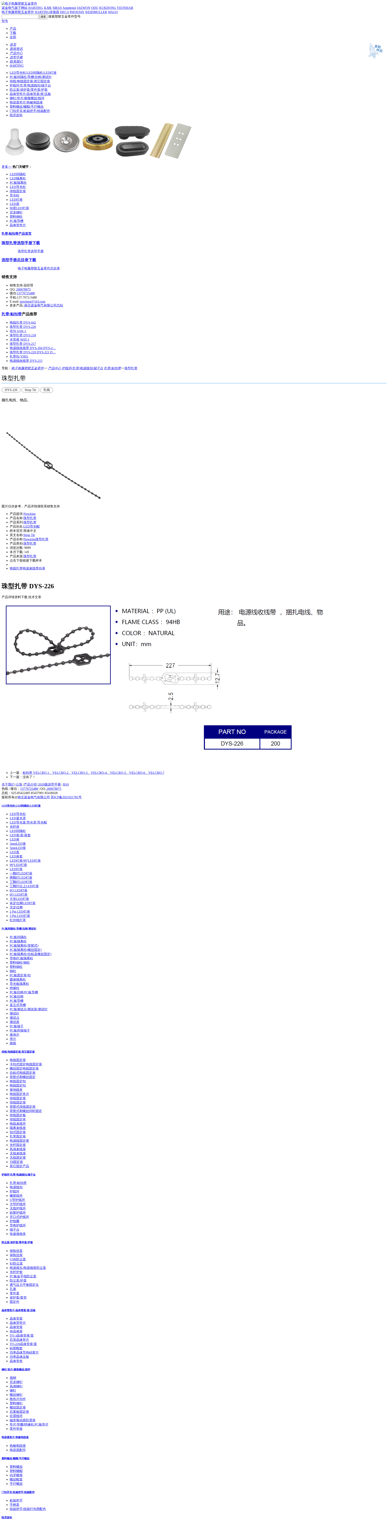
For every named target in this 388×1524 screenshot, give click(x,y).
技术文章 (34, 597)
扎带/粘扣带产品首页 (17, 233)
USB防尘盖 (18, 1259)
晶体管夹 (16, 1361)
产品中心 (54, 368)
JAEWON (83, 8)
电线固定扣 (18, 1081)
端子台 (14, 1229)
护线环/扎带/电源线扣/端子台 (30, 85)
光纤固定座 (18, 1145)
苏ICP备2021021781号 (66, 797)
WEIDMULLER (96, 12)
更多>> (7, 166)
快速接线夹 (18, 1234)
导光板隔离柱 (19, 983)
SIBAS (57, 8)
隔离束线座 (18, 1128)
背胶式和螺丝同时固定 (26, 1111)
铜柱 (13, 971)
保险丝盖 (16, 1251)
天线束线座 (18, 1153)
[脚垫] (99, 160)
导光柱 (14, 195)
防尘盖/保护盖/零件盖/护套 (29, 89)
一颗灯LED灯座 (21, 873)
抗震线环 (16, 1416)
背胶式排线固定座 (23, 1106)
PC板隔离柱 (18, 182)
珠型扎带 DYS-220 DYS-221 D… (33, 352)
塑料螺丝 (16, 1466)
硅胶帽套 (16, 1348)
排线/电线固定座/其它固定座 (30, 81)
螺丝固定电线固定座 (24, 1068)
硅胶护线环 (18, 1212)
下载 (13, 33)
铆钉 (13, 1390)
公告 (19, 784)
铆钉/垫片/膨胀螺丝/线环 (27, 98)
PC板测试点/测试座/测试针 (29, 1009)
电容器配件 (18, 1450)
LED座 (14, 204)
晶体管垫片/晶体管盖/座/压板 (30, 94)
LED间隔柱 (18, 174)
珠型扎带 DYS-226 (23, 326)
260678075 (23, 289)
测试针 (14, 1013)
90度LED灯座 (19, 208)
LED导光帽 (31, 526)
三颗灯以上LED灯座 (24, 886)
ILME (48, 8)
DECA (64, 12)
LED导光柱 (18, 187)
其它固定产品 (19, 1166)
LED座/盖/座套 (20, 835)
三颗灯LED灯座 (21, 882)
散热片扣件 (18, 1399)
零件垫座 (16, 1428)
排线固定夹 (18, 1119)
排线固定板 (18, 1115)
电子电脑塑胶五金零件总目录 (39, 268)
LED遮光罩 (18, 818)
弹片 (13, 1039)
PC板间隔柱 (18, 937)
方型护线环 (18, 1204)
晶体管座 (16, 1327)
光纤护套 (16, 1272)
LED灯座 (16, 199)
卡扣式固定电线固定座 (26, 1064)
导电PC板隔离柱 (21, 958)
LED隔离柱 (18, 178)
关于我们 (8, 784)
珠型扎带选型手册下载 (21, 243)
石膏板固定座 (19, 1411)
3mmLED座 (18, 843)
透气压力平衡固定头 (24, 1284)
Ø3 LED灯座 (18, 890)
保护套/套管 (18, 1297)
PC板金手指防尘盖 (23, 1276)
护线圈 (14, 1221)
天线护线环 (18, 1208)
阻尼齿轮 (16, 115)
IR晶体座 (16, 1331)
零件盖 (14, 1293)
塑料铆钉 (16, 1403)
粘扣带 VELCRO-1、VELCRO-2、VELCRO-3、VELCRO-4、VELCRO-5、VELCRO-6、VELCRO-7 (93, 772)
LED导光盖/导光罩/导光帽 (28, 822)
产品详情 (8, 597)
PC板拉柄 (16, 996)
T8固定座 (16, 1162)
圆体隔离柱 (18, 979)
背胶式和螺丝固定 (23, 1077)
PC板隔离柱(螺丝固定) (26, 950)
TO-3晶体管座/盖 (22, 1335)
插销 (13, 1377)
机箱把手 (16, 1500)
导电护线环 (18, 1225)
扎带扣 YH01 (19, 356)
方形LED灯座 (19, 899)
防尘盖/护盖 (18, 1280)
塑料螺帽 (16, 1471)
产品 (13, 28)
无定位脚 (16, 907)
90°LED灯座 (18, 865)
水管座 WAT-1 (19, 339)
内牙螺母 (16, 1475)
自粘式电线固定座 (23, 1072)
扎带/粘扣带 (12, 314)
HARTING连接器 (47, 12)
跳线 (13, 1043)
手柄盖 (14, 1504)
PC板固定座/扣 (20, 975)
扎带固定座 (18, 1136)
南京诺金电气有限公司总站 (43, 305)
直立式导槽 (18, 1005)
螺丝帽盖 (16, 1479)
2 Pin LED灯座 (20, 911)
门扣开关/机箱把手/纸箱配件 (30, 111)
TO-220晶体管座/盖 (23, 1344)
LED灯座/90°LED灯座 (25, 860)
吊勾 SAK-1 (18, 331)
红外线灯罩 (18, 920)
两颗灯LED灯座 (21, 877)
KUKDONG (107, 8)
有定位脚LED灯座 (23, 903)
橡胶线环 (16, 1195)
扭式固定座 (18, 1132)
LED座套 (16, 856)
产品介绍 (30, 784)
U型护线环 (17, 1200)
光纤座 (14, 826)
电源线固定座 (19, 1140)
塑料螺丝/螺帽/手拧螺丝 (27, 106)
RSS (66, 784)
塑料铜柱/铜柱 (20, 962)
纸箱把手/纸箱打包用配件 (28, 1509)
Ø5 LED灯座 (18, 894)
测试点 (14, 1017)
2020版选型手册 (49, 784)
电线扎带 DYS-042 (23, 322)
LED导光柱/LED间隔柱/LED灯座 (33, 72)
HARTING (35, 8)
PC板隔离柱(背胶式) (24, 945)
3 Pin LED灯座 (20, 916)
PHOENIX (77, 12)
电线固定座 (18, 1060)
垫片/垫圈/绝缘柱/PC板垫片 (29, 1424)
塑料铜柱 (16, 216)
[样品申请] (374, 59)
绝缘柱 (14, 988)
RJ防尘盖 (16, 1263)
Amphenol (69, 8)
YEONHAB (125, 8)
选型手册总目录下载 (19, 260)
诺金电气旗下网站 (14, 8)
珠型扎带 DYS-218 (23, 335)
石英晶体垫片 (19, 1339)
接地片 (14, 1034)
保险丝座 (16, 1255)
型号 (5, 21)
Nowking (29, 513)
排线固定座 (18, 191)
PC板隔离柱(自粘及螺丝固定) (30, 954)
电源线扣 (16, 1187)
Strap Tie (29, 535)
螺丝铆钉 (16, 1394)
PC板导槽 (16, 221)
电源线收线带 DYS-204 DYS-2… (33, 348)
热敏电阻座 (18, 1445)
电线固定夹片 (19, 1094)
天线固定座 (18, 1157)
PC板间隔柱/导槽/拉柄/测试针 (31, 77)
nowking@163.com (32, 301)
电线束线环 (18, 1123)
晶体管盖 (16, 1318)
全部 (13, 37)
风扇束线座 (18, 1149)
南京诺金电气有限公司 (34, 797)
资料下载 (21, 597)
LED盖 (14, 852)
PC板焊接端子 (20, 1030)
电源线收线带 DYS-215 (26, 360)
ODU (94, 8)
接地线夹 (16, 1089)
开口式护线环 (19, 1217)
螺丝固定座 (18, 1407)
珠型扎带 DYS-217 (23, 343)
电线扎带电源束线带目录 (27, 568)
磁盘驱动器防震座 (23, 1420)
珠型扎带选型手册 (31, 251)
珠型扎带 (130, 368)
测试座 (14, 1022)
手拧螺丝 (16, 1483)
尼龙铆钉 (16, 212)
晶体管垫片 (18, 225)
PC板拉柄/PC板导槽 (24, 992)
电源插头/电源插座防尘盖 (28, 1267)
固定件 (14, 1301)
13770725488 (26, 293)
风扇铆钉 (16, 1386)
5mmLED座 (18, 848)
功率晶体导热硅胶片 (24, 1352)
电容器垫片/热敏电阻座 (26, 102)
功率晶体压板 (19, 1356)
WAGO (113, 12)
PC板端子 (16, 1026)
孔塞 (13, 1289)
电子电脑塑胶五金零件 (18, 12)
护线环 (14, 1191)
